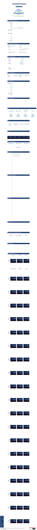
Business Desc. (2, 523)
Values (1, 526)
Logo (0, 520)
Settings (30, 528)
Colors (1, 522)
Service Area (1, 518)
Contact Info (1, 516)
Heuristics (1, 525)
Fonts (1, 521)
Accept (34, 528)
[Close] (36, 528)
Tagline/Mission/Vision (2, 527)
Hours (1, 517)
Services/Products (2, 519)
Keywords (1, 524)
